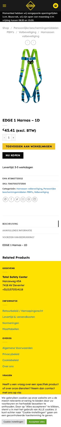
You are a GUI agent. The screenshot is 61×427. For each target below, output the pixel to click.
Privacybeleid (10, 354)
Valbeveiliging (27, 32)
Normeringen (10, 323)
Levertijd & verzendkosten (18, 316)
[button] (4, 6)
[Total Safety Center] (30, 5)
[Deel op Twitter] (17, 199)
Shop (5, 27)
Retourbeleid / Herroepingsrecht (22, 310)
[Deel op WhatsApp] (5, 199)
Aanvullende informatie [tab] (17, 230)
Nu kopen (13, 155)
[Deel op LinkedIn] (34, 199)
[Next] (14, 107)
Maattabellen (10, 329)
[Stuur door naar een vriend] (23, 199)
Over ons (8, 366)
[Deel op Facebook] (11, 199)
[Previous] (5, 107)
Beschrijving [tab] (10, 223)
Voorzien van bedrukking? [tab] (18, 237)
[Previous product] (33, 42)
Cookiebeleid (10, 360)
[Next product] (27, 42)
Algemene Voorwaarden (17, 348)
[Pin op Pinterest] (29, 199)
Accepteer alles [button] (37, 421)
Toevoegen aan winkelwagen (29, 146)
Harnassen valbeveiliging (29, 188)
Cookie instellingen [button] (13, 421)
